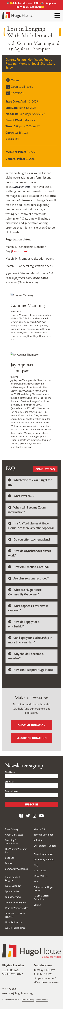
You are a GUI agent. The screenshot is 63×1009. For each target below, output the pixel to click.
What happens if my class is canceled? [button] (28, 608)
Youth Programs (13, 896)
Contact (37, 904)
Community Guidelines (16, 868)
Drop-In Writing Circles (16, 907)
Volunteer (38, 840)
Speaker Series (12, 891)
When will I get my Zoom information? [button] (27, 510)
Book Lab (9, 857)
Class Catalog (11, 829)
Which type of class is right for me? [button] (30, 482)
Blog (36, 865)
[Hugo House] (31, 950)
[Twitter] (28, 816)
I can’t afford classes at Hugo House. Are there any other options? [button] (31, 526)
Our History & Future (44, 859)
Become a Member (43, 834)
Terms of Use (42, 999)
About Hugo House (43, 854)
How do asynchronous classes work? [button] (29, 553)
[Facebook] (21, 816)
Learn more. (19, 251)
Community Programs (16, 902)
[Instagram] (34, 816)
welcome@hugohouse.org (17, 993)
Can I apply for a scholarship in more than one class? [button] (30, 640)
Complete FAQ (45, 469)
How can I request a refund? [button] (31, 567)
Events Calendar (12, 885)
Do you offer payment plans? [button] (31, 539)
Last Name (9, 781)
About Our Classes (14, 834)
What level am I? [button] (23, 496)
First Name (10, 772)
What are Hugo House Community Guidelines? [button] (25, 592)
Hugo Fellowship (13, 922)
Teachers (9, 863)
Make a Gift (39, 829)
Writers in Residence (15, 927)
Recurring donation (32, 738)
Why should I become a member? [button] (25, 656)
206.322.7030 (9, 989)
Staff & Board (40, 870)
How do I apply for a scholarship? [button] (23, 624)
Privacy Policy (28, 999)
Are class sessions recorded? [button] (31, 578)
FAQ (36, 881)
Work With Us (40, 876)
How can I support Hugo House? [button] (34, 670)
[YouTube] (41, 816)
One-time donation (32, 725)
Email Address (11, 791)
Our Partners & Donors (45, 845)
